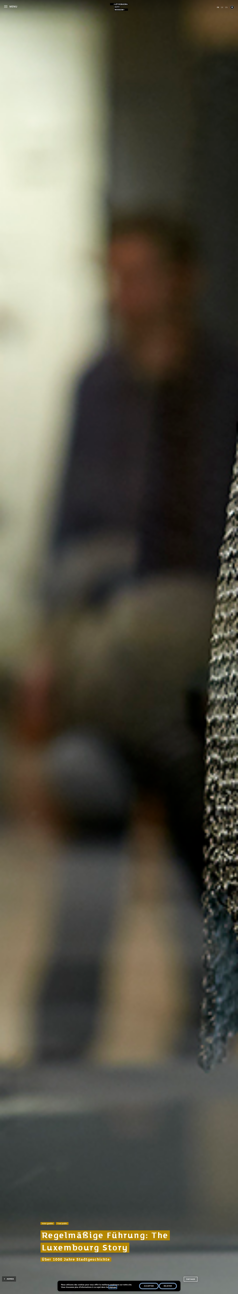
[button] (10, 6)
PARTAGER (190, 1279)
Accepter (149, 1286)
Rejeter (168, 1286)
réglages (113, 1287)
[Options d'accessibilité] (232, 7)
